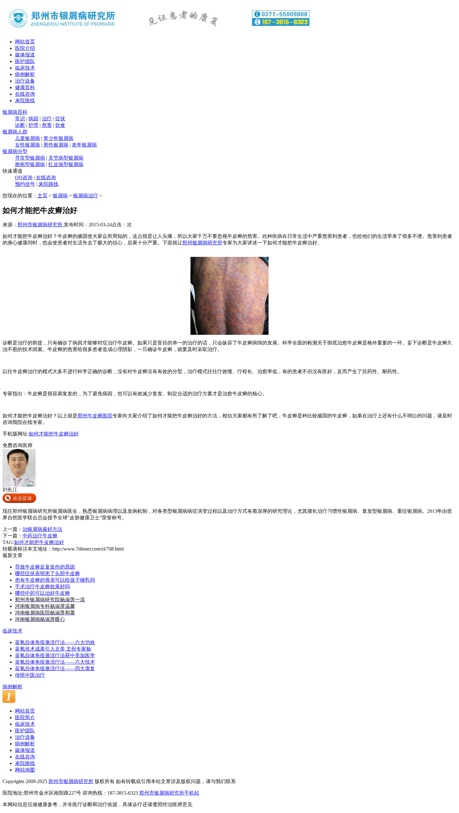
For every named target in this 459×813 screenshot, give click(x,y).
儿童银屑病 (27, 138)
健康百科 (25, 87)
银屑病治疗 (85, 195)
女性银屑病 (27, 144)
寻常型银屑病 (30, 158)
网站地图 (25, 769)
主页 (42, 195)
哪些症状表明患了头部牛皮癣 (47, 573)
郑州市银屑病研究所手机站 (169, 793)
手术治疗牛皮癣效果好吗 (42, 586)
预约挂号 (25, 184)
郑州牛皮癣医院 (94, 415)
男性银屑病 (55, 144)
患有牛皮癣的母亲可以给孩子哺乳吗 (55, 580)
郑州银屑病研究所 (202, 242)
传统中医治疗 (30, 675)
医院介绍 (25, 48)
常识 (20, 118)
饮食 (60, 125)
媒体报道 (25, 54)
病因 (33, 118)
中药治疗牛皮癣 (39, 535)
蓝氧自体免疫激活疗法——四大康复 (55, 668)
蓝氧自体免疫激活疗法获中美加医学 (55, 655)
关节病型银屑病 (65, 158)
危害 (47, 125)
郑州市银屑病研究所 (40, 224)
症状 (60, 118)
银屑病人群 (14, 131)
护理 (33, 125)
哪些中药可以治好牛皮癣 (42, 593)
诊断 (20, 125)
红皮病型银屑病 (65, 164)
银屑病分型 (14, 151)
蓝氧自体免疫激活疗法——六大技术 (55, 662)
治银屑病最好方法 (42, 529)
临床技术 (25, 67)
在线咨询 (25, 94)
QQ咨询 (23, 177)
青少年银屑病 (58, 138)
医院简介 (25, 717)
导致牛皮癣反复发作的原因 (45, 567)
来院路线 (25, 100)
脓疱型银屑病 (30, 164)
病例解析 (25, 74)
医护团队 (25, 61)
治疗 (47, 118)
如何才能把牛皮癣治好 (54, 433)
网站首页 (25, 41)
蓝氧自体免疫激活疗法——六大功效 (55, 642)
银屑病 (60, 195)
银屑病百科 (14, 112)
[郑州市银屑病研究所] (158, 32)
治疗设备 (25, 81)
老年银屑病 (84, 144)
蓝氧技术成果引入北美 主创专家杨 (53, 649)
